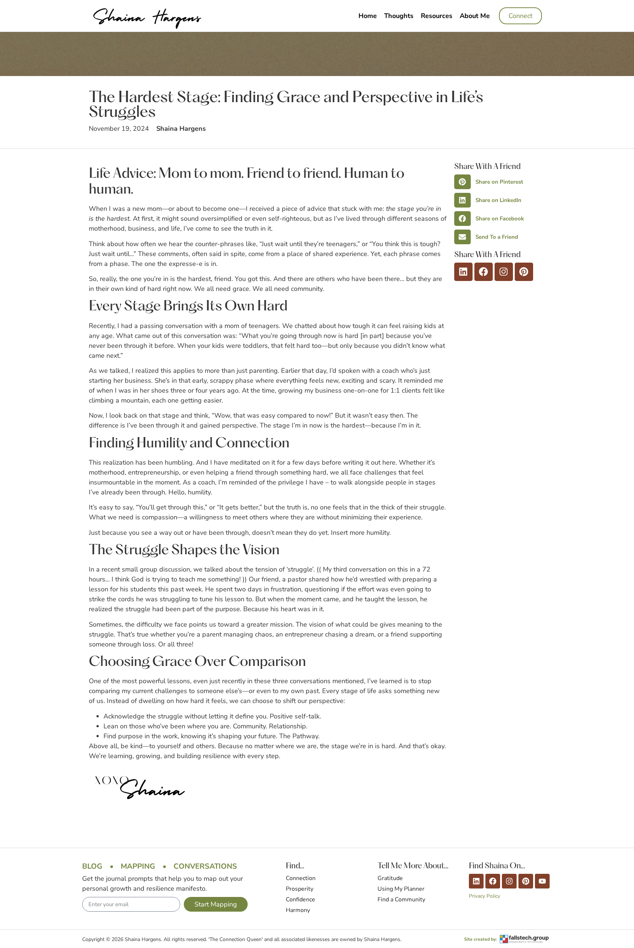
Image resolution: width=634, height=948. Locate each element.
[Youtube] (542, 881)
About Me (475, 15)
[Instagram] (504, 272)
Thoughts (398, 15)
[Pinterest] (524, 272)
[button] (500, 181)
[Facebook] (483, 272)
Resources (436, 15)
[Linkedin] (463, 272)
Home (367, 15)
